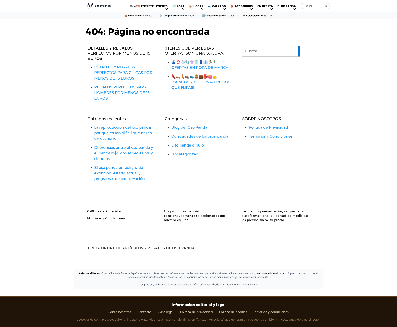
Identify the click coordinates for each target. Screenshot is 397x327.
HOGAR (198, 6)
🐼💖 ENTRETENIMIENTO (151, 6)
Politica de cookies (233, 312)
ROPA (180, 6)
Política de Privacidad (268, 127)
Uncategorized (184, 154)
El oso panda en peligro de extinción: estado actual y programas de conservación (119, 173)
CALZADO (219, 6)
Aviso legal (165, 312)
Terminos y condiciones (271, 312)
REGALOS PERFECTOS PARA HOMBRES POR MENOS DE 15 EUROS (122, 93)
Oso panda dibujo (187, 145)
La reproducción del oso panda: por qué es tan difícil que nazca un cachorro (123, 133)
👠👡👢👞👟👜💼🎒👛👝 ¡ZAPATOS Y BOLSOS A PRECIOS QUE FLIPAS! (201, 82)
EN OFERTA (265, 6)
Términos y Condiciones (270, 136)
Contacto (144, 312)
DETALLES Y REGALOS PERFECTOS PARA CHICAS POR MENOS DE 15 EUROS (123, 73)
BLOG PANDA (286, 6)
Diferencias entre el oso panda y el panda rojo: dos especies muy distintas (123, 153)
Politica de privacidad (196, 312)
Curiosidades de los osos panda (199, 136)
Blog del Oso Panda (189, 127)
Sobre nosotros (119, 312)
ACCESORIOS (244, 6)
